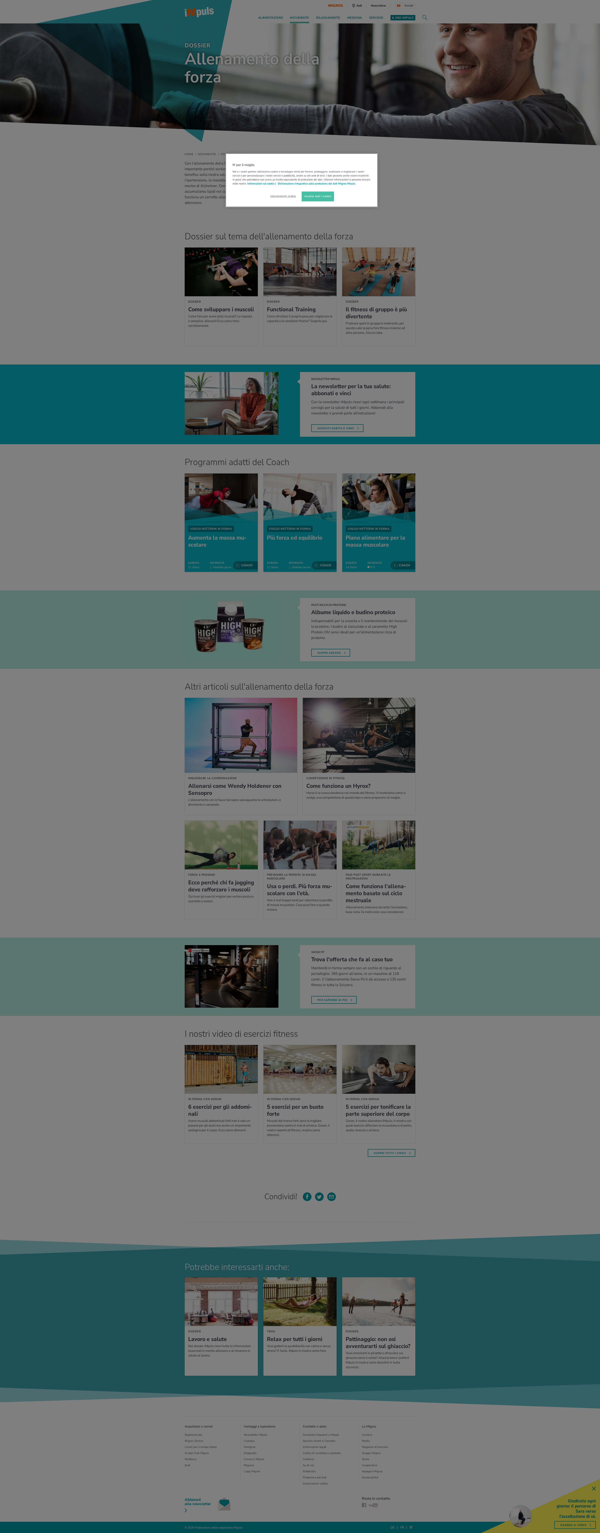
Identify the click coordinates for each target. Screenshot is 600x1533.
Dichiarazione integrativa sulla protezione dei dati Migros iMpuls (316, 183)
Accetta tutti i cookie (317, 196)
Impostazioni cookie (283, 196)
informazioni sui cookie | (262, 183)
